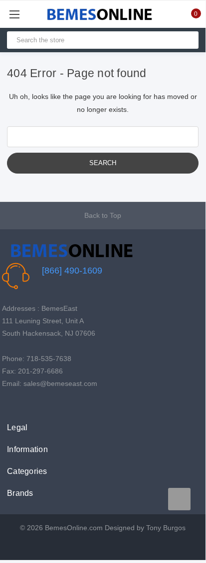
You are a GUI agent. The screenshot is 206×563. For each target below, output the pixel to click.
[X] (22, 404)
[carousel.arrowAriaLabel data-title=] (179, 499)
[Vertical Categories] (25, 14)
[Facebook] (7, 404)
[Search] (187, 40)
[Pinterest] (38, 404)
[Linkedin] (53, 404)
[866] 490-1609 (72, 271)
